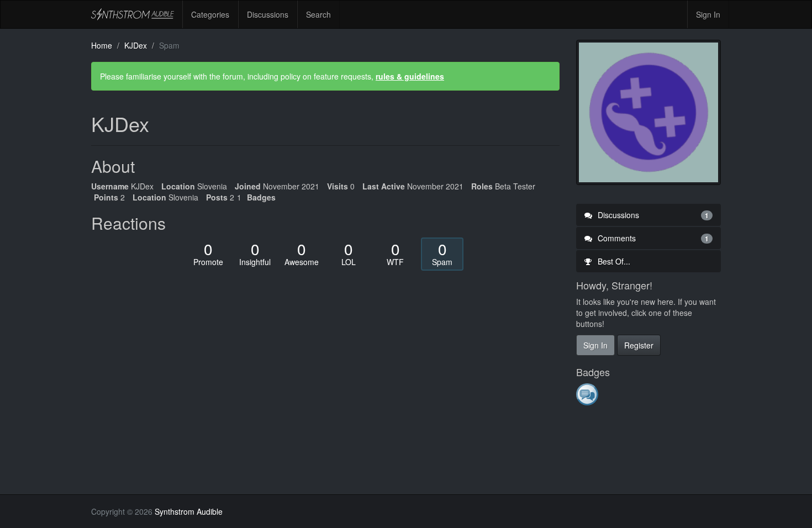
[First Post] (588, 393)
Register (638, 345)
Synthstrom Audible (132, 14)
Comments (652, 238)
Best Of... (612, 261)
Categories (210, 14)
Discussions (267, 14)
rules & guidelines (410, 76)
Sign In (708, 14)
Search (318, 14)
